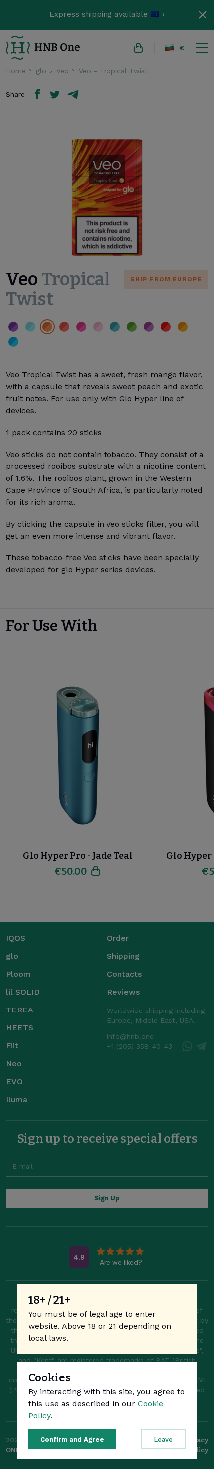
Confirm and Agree (72, 1439)
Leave (163, 1439)
